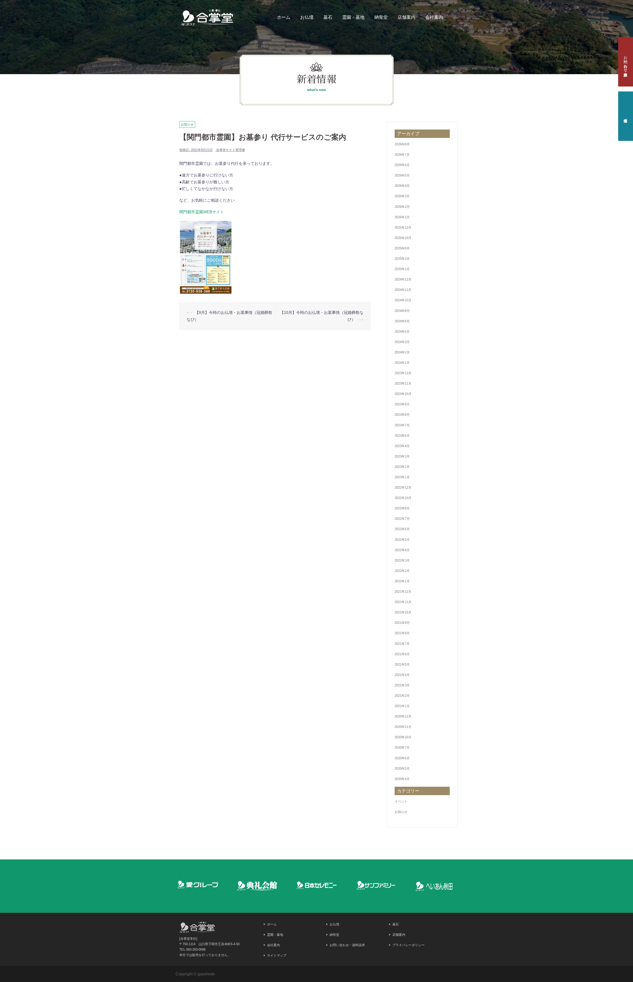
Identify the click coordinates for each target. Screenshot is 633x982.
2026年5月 (402, 175)
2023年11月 (403, 383)
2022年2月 (402, 571)
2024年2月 (402, 352)
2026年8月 (402, 144)
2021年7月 (402, 644)
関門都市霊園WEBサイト (201, 212)
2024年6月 (402, 321)
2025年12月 (403, 227)
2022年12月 (403, 487)
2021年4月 (402, 675)
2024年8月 (402, 311)
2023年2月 (402, 467)
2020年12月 (403, 716)
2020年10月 (403, 737)
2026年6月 (402, 165)
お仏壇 (307, 17)
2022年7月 (402, 519)
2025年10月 (403, 238)
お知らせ (187, 124)
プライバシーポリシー (408, 945)
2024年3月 (402, 342)
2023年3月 (402, 456)
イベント (401, 801)
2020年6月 (402, 758)
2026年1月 (402, 217)
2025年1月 (402, 269)
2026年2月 (402, 207)
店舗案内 (406, 17)
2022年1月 (402, 581)
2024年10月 (403, 300)
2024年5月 (402, 331)
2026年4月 (402, 186)
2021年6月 (402, 654)
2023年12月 (403, 373)
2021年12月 (403, 591)
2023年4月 (402, 446)
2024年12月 (403, 279)
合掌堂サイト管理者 (230, 150)
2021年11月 (403, 602)
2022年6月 (402, 529)
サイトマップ (276, 955)
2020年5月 (402, 768)
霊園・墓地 (353, 17)
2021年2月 (402, 696)
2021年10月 (403, 612)
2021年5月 (402, 664)
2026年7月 (402, 154)
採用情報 (625, 116)
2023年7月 (402, 425)
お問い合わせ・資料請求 (626, 61)
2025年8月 (402, 248)
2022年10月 (403, 498)
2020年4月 (402, 779)
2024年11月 (403, 290)
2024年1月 (402, 363)
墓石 (327, 17)
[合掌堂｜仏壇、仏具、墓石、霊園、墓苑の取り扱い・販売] (207, 16)
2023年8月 (402, 414)
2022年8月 (402, 508)
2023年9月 (402, 404)
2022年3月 (402, 560)
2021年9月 (402, 623)
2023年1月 (402, 477)
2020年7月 (402, 747)
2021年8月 (402, 633)
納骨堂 (381, 17)
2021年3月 (402, 685)
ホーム (283, 17)
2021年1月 (402, 706)
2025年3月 (402, 259)
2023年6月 (402, 435)
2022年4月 (402, 550)
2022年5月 (402, 540)
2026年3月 (402, 196)
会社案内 (434, 17)
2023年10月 (403, 394)
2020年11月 (403, 727)
